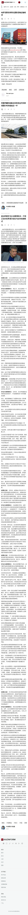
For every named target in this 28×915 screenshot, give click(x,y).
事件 (18, 7)
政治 (2, 856)
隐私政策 (3, 878)
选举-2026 (6, 7)
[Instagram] (2, 19)
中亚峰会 (9, 823)
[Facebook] (11, 19)
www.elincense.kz (15, 50)
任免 (15, 7)
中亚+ (15, 823)
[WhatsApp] (5, 19)
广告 (2, 903)
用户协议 (3, 875)
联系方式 (3, 900)
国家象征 (3, 881)
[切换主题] (20, 2)
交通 (15, 89)
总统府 (11, 7)
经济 (2, 862)
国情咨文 (22, 7)
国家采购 (3, 887)
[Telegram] (8, 19)
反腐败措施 (4, 884)
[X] (14, 19)
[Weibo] (13, 843)
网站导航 (3, 897)
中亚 (21, 823)
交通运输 (21, 89)
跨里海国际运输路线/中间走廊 (15, 203)
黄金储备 (4, 89)
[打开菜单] (25, 2)
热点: (1, 6)
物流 (10, 89)
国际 (2, 865)
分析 (2, 859)
